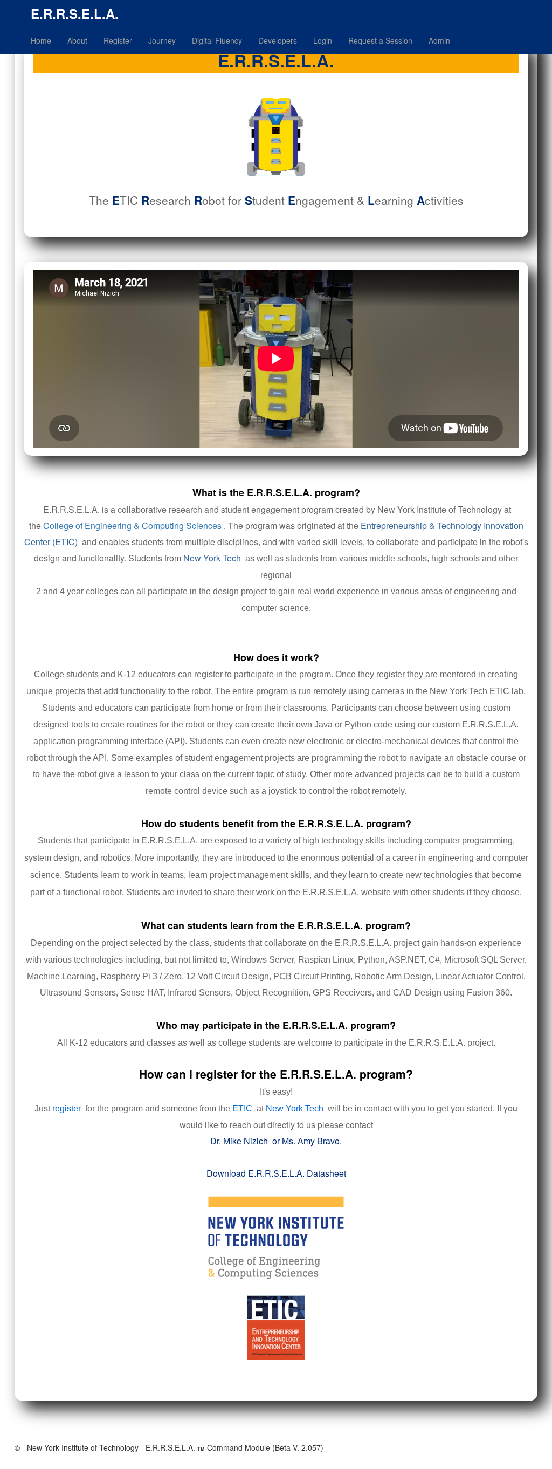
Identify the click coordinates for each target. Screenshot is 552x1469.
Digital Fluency (217, 40)
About (77, 40)
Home (41, 40)
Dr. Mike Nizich (239, 1141)
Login (322, 40)
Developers (277, 40)
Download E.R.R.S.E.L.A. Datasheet (276, 1173)
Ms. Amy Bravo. (312, 1141)
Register (118, 40)
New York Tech (212, 558)
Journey (162, 40)
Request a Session (380, 40)
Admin (439, 40)
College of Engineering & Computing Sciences (132, 525)
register (66, 1108)
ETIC (242, 1108)
